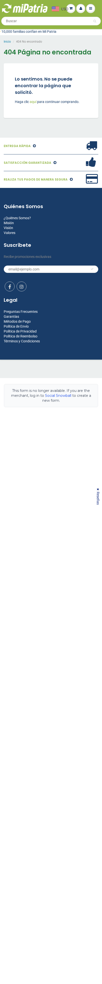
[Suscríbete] (92, 269)
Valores (9, 233)
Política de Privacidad (20, 331)
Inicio (7, 41)
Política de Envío (16, 326)
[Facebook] (10, 286)
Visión (8, 228)
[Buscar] (94, 21)
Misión (9, 223)
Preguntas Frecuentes (21, 312)
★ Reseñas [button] (98, 496)
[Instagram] (21, 286)
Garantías (11, 316)
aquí (33, 102)
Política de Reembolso (20, 336)
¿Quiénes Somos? (17, 218)
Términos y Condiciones (22, 341)
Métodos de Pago (17, 321)
